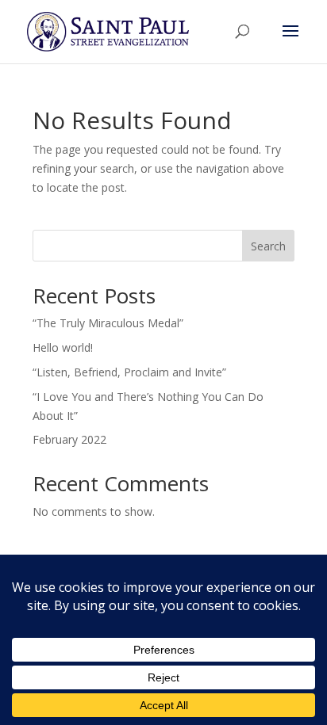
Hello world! (63, 347)
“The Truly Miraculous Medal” (108, 322)
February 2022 (69, 439)
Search (268, 246)
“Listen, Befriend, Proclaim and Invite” (129, 372)
